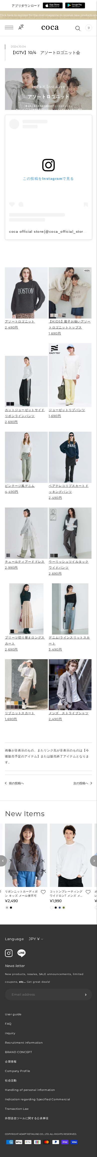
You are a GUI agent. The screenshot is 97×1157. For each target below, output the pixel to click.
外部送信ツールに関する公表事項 (26, 1118)
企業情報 (11, 1061)
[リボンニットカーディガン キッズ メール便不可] (26, 855)
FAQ (8, 1023)
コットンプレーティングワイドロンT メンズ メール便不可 (66, 894)
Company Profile (17, 1071)
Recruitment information (24, 1042)
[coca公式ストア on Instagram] (8, 956)
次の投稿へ (80, 783)
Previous (3, 861)
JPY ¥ (34, 938)
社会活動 (11, 1080)
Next (93, 861)
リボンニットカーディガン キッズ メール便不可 (21, 893)
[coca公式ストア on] (21, 956)
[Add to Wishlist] (42, 891)
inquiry (10, 1033)
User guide (13, 1014)
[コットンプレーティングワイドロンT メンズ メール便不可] (71, 855)
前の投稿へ (16, 783)
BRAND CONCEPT (18, 1052)
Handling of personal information (30, 1090)
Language (14, 939)
